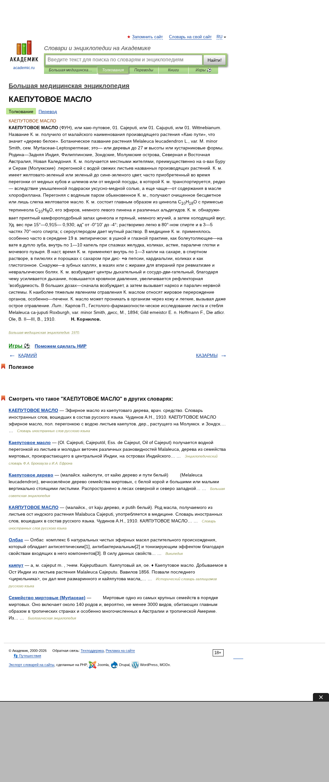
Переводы (143, 70)
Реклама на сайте (120, 651)
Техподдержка (92, 651)
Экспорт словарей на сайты (31, 665)
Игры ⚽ (203, 70)
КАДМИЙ (27, 355)
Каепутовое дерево (31, 474)
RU (219, 37)
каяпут (16, 565)
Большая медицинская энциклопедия (70, 70)
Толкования (113, 70)
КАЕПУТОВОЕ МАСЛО (33, 410)
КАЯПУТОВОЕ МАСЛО (33, 507)
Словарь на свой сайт (190, 37)
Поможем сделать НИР (60, 346)
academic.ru (24, 68)
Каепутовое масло (30, 442)
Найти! (215, 60)
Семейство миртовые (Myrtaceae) (47, 597)
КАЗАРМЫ (207, 355)
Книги (173, 70)
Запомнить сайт (148, 37)
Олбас (16, 539)
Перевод (48, 111)
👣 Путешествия (27, 656)
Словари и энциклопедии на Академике (97, 48)
